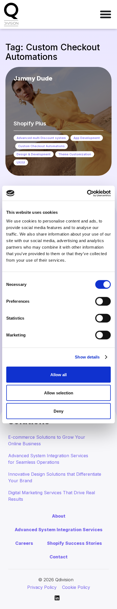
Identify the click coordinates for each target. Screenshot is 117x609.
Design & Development (34, 154)
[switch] (103, 301)
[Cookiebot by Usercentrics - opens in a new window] (87, 193)
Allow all (58, 374)
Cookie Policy (76, 587)
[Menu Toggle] (105, 14)
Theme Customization (74, 154)
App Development (86, 138)
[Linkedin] (57, 598)
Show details (87, 357)
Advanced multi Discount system (41, 138)
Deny (58, 411)
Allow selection (58, 392)
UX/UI (21, 162)
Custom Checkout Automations (41, 146)
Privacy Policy (42, 587)
